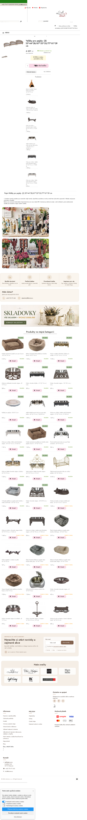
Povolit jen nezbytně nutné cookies (17, 813)
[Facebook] (58, 701)
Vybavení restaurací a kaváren (10, 729)
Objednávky (32, 716)
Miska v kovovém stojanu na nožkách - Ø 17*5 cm (12, 619)
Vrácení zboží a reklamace (9, 726)
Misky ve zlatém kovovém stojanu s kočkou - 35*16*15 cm (12, 472)
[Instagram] (54, 701)
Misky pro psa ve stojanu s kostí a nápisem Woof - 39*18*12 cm (61, 619)
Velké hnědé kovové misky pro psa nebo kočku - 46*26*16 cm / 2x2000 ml (32, 146)
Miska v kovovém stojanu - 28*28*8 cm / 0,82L (36, 501)
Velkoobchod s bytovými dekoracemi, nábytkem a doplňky (12, 733)
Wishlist (35, 7)
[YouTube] (63, 701)
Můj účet (28, 7)
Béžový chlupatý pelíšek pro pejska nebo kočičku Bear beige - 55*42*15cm (60, 560)
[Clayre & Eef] (12, 671)
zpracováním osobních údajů (59, 646)
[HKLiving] (30, 679)
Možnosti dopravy (31, 72)
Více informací (18, 816)
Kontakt (5, 721)
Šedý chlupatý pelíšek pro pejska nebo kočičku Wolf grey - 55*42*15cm (59, 531)
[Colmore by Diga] (49, 679)
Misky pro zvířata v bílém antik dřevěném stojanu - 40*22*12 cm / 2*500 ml (31, 182)
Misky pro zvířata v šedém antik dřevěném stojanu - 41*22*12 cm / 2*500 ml (32, 164)
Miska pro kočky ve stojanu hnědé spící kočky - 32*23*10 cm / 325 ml (32, 109)
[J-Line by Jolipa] (49, 671)
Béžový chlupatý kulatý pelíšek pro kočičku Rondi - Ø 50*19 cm (36, 354)
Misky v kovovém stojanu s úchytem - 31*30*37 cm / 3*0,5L (35, 619)
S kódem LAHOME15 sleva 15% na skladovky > (40, 1)
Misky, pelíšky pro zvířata (64, 26)
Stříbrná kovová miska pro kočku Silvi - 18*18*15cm (35, 590)
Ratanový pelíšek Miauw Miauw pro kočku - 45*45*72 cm (31, 90)
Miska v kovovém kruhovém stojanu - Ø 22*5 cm (59, 590)
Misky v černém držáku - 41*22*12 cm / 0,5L (36, 384)
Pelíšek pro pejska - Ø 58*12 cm (10, 413)
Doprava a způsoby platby (9, 716)
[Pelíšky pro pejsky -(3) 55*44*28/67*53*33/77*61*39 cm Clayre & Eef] (4, 57)
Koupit (14, 361)
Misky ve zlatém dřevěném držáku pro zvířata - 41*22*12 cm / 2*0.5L (59, 354)
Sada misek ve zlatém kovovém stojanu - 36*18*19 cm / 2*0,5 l (36, 472)
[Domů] (56, 26)
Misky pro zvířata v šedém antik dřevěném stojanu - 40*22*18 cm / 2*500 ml (36, 531)
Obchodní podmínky (8, 718)
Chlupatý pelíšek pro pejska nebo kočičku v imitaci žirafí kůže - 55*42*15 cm (12, 501)
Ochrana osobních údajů (9, 724)
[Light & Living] (12, 679)
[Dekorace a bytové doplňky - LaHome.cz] (61, 13)
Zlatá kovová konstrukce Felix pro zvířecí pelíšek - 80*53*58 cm (60, 472)
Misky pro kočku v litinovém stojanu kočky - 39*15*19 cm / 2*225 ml (31, 128)
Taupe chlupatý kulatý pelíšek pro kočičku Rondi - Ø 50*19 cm (12, 590)
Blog (4, 744)
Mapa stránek (6, 741)
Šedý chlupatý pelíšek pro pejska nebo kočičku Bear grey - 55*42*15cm (35, 560)
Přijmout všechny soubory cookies (18, 809)
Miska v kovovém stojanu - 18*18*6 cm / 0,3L (60, 384)
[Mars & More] (67, 671)
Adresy (30, 719)
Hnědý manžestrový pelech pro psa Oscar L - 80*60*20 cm (13, 354)
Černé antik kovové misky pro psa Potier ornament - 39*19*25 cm (60, 443)
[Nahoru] (77, 779)
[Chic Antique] (30, 671)
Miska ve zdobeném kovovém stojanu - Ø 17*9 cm (12, 384)
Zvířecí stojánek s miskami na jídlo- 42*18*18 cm (10, 560)
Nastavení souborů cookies (35, 724)
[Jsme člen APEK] (54, 706)
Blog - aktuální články (8, 746)
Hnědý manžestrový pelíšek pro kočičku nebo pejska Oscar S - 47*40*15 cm (37, 443)
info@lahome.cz (23, 5)
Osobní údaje (32, 721)
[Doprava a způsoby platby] (65, 719)
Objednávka (44, 7)
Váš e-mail (47, 639)
